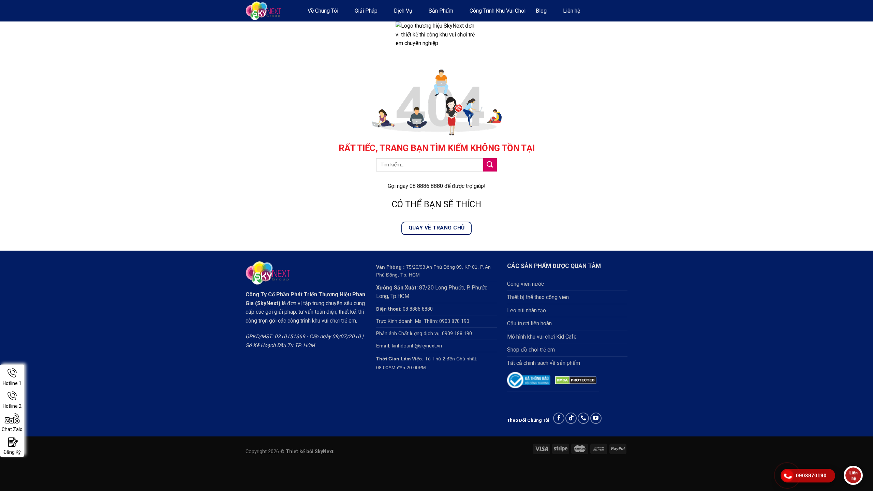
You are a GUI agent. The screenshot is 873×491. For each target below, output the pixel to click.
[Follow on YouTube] (596, 418)
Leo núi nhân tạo (526, 310)
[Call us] (583, 418)
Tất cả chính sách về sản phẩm (543, 363)
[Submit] (490, 165)
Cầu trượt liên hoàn (529, 323)
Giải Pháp (366, 11)
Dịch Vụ (403, 11)
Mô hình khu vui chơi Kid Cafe (542, 336)
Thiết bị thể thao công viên (538, 297)
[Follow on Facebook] (558, 418)
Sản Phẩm (441, 11)
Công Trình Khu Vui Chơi (498, 11)
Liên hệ (571, 11)
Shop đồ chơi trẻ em (531, 349)
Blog (541, 11)
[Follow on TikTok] (571, 418)
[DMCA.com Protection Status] (575, 380)
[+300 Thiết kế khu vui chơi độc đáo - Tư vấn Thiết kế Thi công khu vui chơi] (270, 10)
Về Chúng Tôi (323, 11)
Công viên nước (525, 284)
